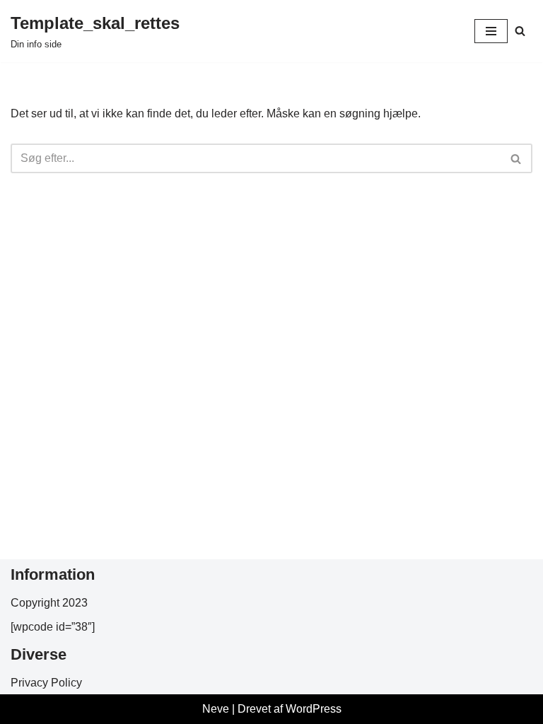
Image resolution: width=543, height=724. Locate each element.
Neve (215, 709)
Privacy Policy (46, 683)
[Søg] (520, 30)
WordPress (313, 709)
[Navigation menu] (491, 31)
